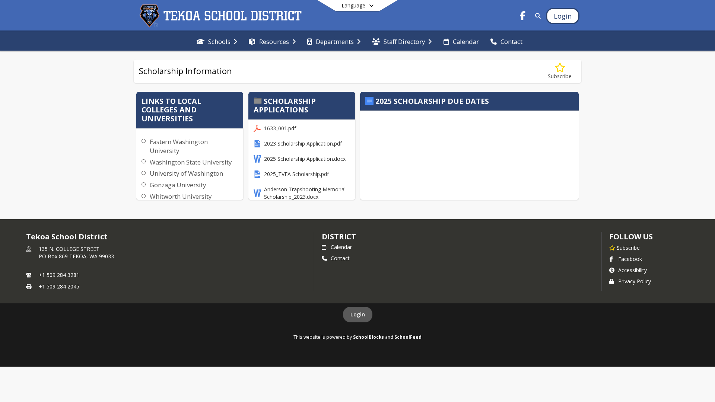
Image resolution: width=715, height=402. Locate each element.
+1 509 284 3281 (59, 274)
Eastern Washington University (179, 146)
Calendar (341, 247)
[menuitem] (217, 41)
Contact (340, 258)
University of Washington (186, 173)
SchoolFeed (408, 337)
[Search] (536, 15)
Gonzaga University (178, 185)
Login (357, 314)
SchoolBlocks (368, 337)
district (339, 237)
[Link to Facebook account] (522, 16)
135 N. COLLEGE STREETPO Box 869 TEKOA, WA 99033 (76, 252)
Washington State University (191, 162)
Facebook (630, 258)
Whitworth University (181, 196)
